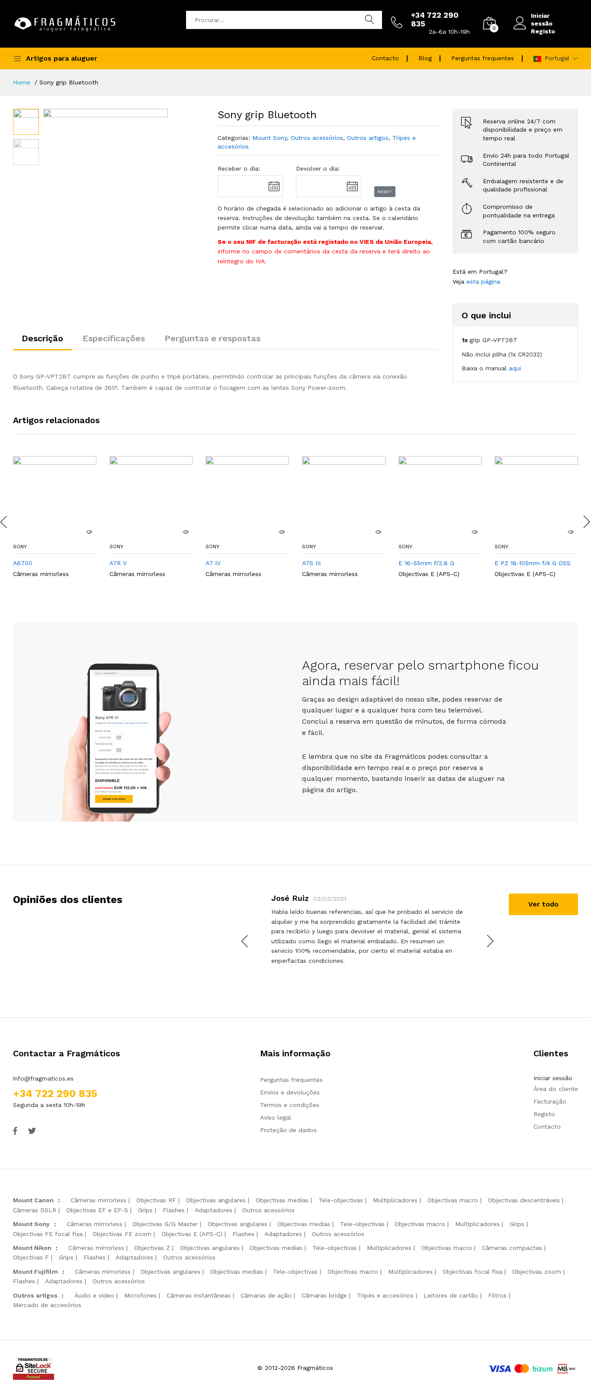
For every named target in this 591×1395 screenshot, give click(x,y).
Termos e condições (289, 1104)
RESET (385, 191)
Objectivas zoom (536, 1271)
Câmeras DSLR (34, 1210)
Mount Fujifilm (35, 1271)
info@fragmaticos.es (43, 1078)
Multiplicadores (395, 1200)
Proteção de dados (288, 1129)
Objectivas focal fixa (472, 1271)
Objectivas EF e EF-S (97, 1210)
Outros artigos (368, 137)
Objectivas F (31, 1257)
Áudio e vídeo (94, 1295)
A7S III (311, 563)
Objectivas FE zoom (122, 1233)
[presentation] (245, 941)
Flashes (174, 1210)
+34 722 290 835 (55, 1094)
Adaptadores (213, 1210)
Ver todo (543, 904)
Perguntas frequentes (482, 58)
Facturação (549, 1101)
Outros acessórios (317, 137)
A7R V (118, 563)
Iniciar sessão (541, 19)
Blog (425, 58)
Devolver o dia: (318, 168)
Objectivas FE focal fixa (48, 1233)
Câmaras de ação (266, 1295)
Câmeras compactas (512, 1247)
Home (21, 82)
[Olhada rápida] (89, 531)
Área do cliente (555, 1088)
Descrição (42, 338)
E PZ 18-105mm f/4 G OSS (533, 563)
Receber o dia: (239, 168)
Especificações (114, 338)
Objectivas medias (282, 1200)
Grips (145, 1210)
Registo (543, 31)
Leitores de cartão (451, 1295)
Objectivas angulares (216, 1200)
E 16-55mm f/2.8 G (426, 563)
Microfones (140, 1295)
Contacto (385, 58)
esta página (483, 281)
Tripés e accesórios (385, 1295)
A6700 (22, 563)
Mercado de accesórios (47, 1304)
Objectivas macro (452, 1200)
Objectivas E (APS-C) (428, 573)
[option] (105, 171)
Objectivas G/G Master (165, 1223)
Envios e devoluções (290, 1092)
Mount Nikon (32, 1247)
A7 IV (213, 563)
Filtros (497, 1295)
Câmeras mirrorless (41, 573)
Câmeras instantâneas (199, 1295)
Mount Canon (33, 1200)
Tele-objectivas (340, 1200)
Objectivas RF (156, 1200)
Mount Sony (269, 137)
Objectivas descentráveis (524, 1200)
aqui (515, 368)
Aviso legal (275, 1117)
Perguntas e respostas (212, 338)
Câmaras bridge (324, 1295)
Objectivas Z (152, 1247)
